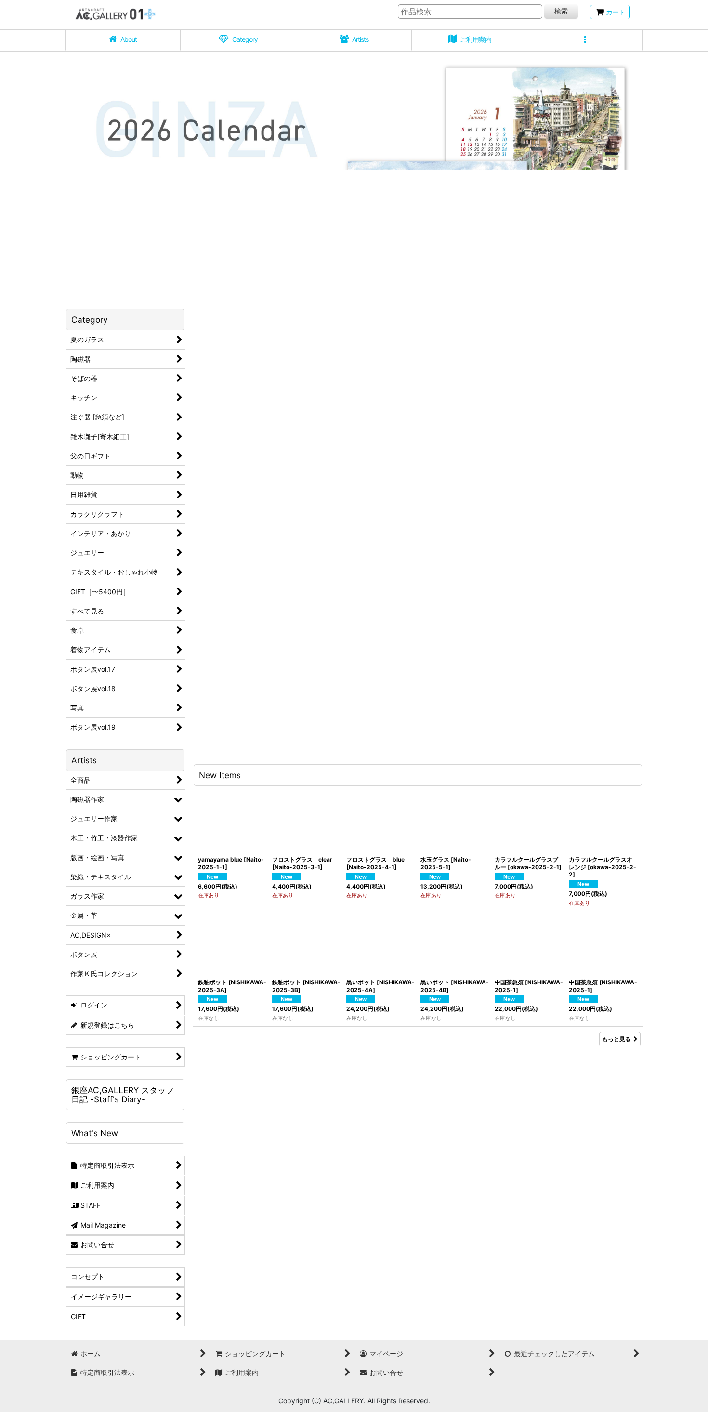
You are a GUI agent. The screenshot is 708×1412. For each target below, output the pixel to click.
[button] (585, 40)
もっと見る (616, 1039)
